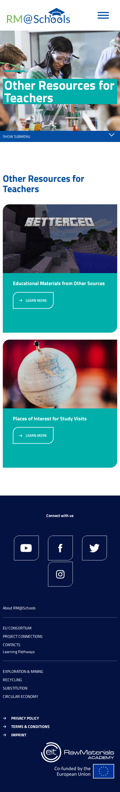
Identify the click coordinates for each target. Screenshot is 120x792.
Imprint (18, 735)
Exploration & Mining (23, 671)
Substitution (15, 688)
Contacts (11, 645)
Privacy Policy (25, 718)
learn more (36, 300)
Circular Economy (20, 696)
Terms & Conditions (30, 726)
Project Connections (23, 636)
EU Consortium (17, 628)
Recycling (12, 680)
